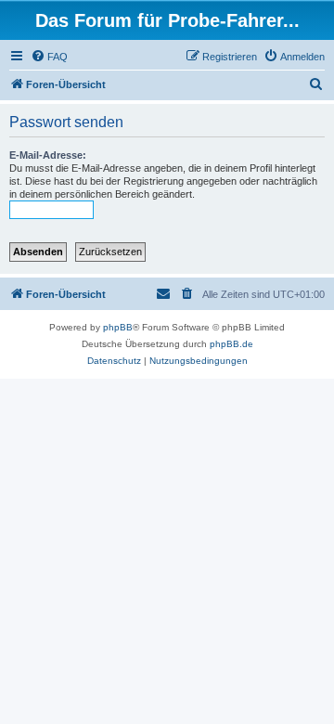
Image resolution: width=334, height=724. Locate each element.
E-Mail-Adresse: (47, 155)
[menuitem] (49, 56)
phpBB (118, 327)
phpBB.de (231, 344)
